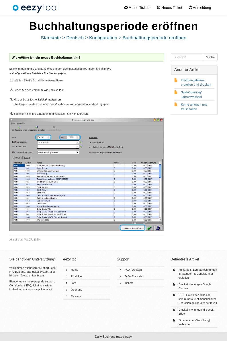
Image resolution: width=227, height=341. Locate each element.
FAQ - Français (133, 276)
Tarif (73, 283)
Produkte (76, 276)
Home (74, 269)
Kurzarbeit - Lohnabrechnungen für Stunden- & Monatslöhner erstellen (197, 273)
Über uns (76, 289)
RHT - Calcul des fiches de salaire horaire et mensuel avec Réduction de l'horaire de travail (197, 299)
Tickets (129, 283)
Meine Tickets (139, 8)
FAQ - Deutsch (133, 269)
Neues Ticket (171, 8)
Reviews (76, 296)
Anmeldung (201, 8)
